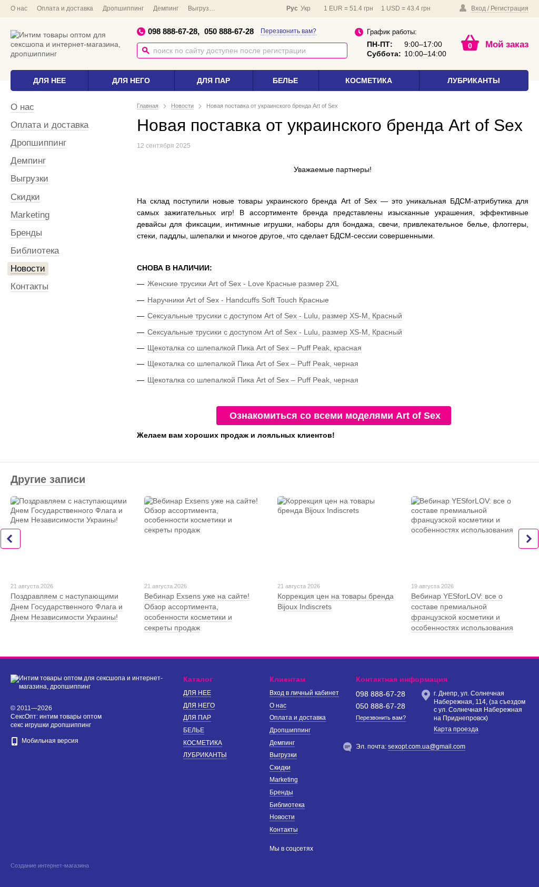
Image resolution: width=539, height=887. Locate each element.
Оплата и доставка (65, 8)
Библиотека (35, 251)
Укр (306, 8)
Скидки (25, 197)
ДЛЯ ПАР (213, 80)
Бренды (26, 233)
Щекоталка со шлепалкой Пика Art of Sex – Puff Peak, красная (254, 348)
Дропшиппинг (123, 8)
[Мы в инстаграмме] (266, 9)
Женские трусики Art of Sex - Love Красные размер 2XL (243, 283)
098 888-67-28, (173, 31)
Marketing (30, 215)
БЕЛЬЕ (285, 80)
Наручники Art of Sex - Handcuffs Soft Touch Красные (238, 300)
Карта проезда (456, 729)
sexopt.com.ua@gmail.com (426, 746)
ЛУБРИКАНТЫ (473, 80)
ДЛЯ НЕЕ (49, 80)
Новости (28, 269)
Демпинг (165, 8)
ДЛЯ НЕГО (131, 80)
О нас (19, 8)
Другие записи (48, 479)
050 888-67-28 (229, 31)
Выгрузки (201, 8)
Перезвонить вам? (288, 31)
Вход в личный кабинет (304, 693)
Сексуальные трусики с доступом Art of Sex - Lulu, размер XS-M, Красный (274, 315)
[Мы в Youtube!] (251, 9)
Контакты (29, 286)
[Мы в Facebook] (236, 9)
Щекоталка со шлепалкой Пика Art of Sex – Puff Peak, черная (252, 363)
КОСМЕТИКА (368, 80)
